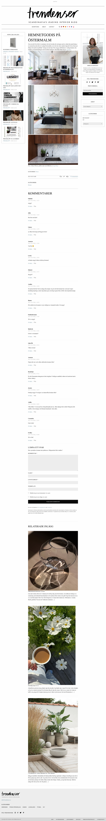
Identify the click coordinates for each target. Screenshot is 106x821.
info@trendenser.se (6, 800)
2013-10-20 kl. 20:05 (33, 404)
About (44, 26)
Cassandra (31, 418)
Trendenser (53, 15)
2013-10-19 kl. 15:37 (33, 272)
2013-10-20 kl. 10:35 (33, 390)
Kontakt (78, 819)
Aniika (30, 402)
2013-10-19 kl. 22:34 (33, 345)
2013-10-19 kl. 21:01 (33, 331)
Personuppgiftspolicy (41, 507)
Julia (29, 213)
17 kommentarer (74, 176)
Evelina (30, 433)
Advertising (35, 26)
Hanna (30, 300)
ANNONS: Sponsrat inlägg (11, 51)
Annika (30, 284)
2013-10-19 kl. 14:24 (33, 215)
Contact (51, 26)
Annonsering (70, 819)
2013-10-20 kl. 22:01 (33, 420)
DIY (83, 119)
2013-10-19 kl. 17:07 (33, 316)
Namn (30, 473)
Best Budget (86, 118)
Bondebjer (31, 372)
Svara (30, 206)
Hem (52, 819)
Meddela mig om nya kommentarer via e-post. (40, 493)
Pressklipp (6, 71)
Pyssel (39, 807)
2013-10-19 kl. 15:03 (33, 257)
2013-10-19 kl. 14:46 (33, 243)
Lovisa (30, 255)
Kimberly (30, 329)
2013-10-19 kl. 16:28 (33, 286)
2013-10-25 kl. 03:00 (33, 434)
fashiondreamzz (32, 315)
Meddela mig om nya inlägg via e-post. (38, 497)
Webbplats (32, 486)
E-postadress (33, 479)
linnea (30, 227)
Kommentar (32, 453)
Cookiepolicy (49, 507)
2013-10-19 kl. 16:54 (33, 302)
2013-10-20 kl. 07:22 (33, 373)
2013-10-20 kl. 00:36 (33, 359)
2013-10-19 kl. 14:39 (33, 229)
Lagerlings (68, 49)
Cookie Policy (100, 819)
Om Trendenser (60, 819)
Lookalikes (31, 807)
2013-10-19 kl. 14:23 (33, 200)
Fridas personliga (15, 807)
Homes (37, 171)
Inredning (5, 807)
